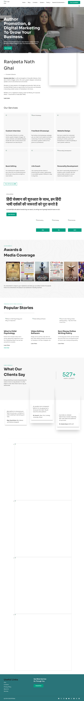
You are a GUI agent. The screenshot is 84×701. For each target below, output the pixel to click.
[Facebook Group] (66, 698)
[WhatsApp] (71, 698)
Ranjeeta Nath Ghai (9, 78)
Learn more (7, 98)
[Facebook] (59, 698)
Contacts (6, 684)
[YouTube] (69, 698)
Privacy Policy (7, 686)
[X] (61, 698)
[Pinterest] (79, 698)
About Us (6, 689)
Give (5, 682)
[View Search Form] (79, 6)
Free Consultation (74, 2)
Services (6, 691)
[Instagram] (64, 698)
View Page (6, 347)
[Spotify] (74, 698)
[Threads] (76, 698)
